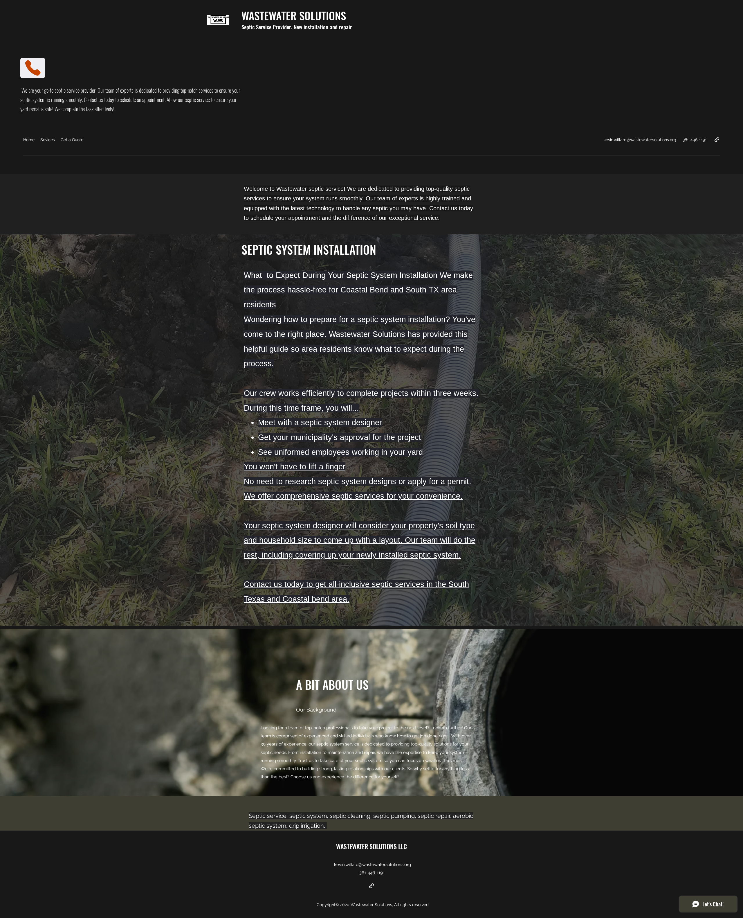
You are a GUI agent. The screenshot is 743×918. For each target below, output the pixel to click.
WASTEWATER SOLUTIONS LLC (371, 846)
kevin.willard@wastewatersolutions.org (640, 139)
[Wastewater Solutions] (371, 886)
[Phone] (32, 68)
